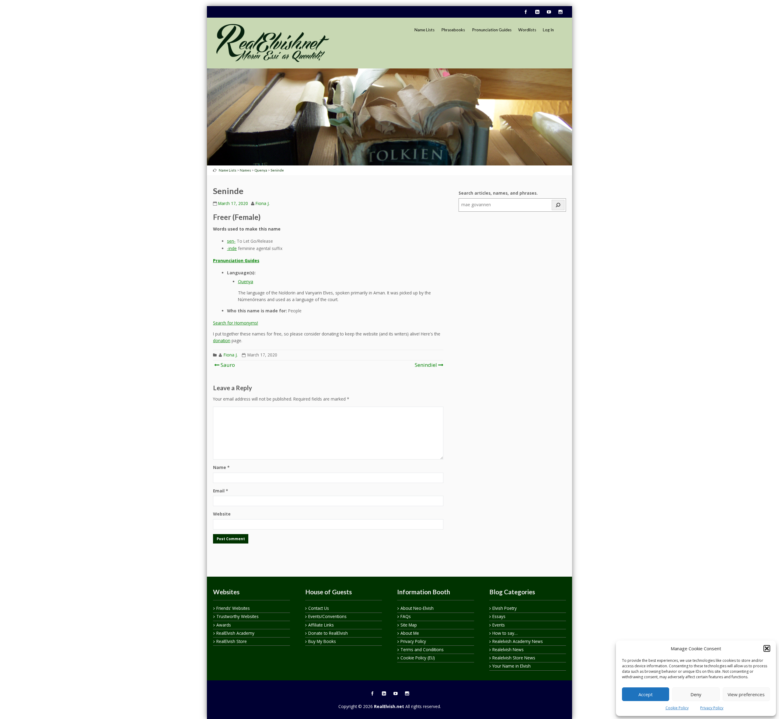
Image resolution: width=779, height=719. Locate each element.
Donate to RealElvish (328, 633)
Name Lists (424, 29)
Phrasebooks (453, 29)
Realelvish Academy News (517, 641)
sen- (231, 241)
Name (221, 467)
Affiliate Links (321, 625)
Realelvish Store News (513, 658)
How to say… (505, 633)
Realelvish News (508, 649)
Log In (548, 29)
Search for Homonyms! (235, 323)
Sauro (227, 364)
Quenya (245, 281)
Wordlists (527, 29)
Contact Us (318, 608)
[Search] (558, 205)
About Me (409, 633)
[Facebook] (525, 12)
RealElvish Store (231, 641)
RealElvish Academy (235, 633)
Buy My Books (322, 641)
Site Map (408, 625)
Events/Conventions (327, 616)
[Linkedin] (537, 12)
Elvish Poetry (504, 608)
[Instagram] (560, 12)
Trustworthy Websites (237, 616)
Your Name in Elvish (511, 666)
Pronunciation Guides (492, 29)
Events (498, 625)
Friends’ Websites (233, 608)
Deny (695, 694)
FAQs (405, 616)
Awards (223, 625)
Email (220, 491)
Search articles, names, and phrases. (498, 193)
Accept (645, 694)
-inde (232, 248)
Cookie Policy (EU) (417, 658)
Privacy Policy (711, 707)
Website (222, 514)
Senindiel (426, 364)
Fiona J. (263, 203)
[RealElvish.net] (272, 43)
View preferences (746, 694)
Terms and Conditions (422, 649)
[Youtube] (549, 12)
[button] (767, 648)
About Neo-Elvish (417, 608)
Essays (498, 616)
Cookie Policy (677, 707)
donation (221, 340)
